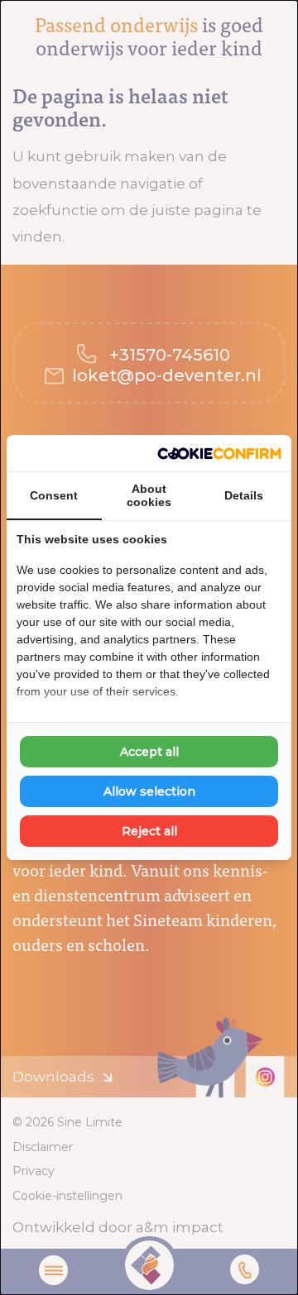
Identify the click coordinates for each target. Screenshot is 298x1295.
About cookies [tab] (149, 495)
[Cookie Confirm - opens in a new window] (219, 453)
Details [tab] (243, 495)
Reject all (149, 831)
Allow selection (149, 791)
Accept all (149, 751)
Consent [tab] (54, 495)
